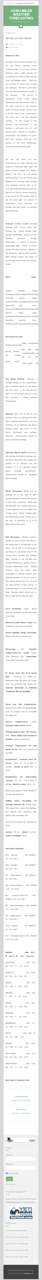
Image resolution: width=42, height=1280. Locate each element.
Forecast (10, 33)
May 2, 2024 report (12, 1256)
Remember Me (12, 1173)
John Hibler (13, 47)
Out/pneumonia (9, 3)
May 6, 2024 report (12, 1243)
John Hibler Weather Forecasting (21, 14)
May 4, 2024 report (12, 1250)
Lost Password (11, 1184)
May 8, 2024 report (12, 1237)
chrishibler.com (28, 1273)
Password (9, 1164)
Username (9, 1155)
